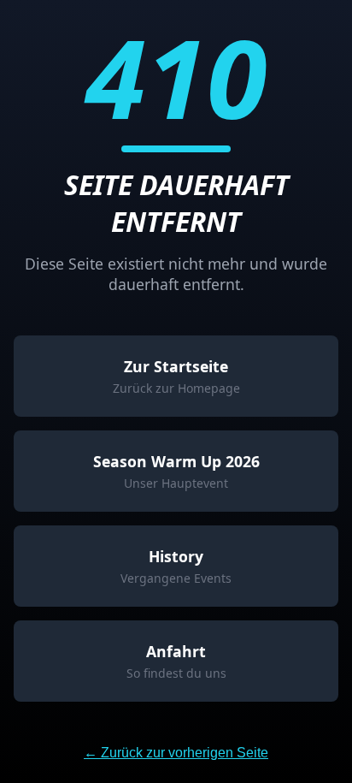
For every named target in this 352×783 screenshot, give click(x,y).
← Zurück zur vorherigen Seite (176, 752)
